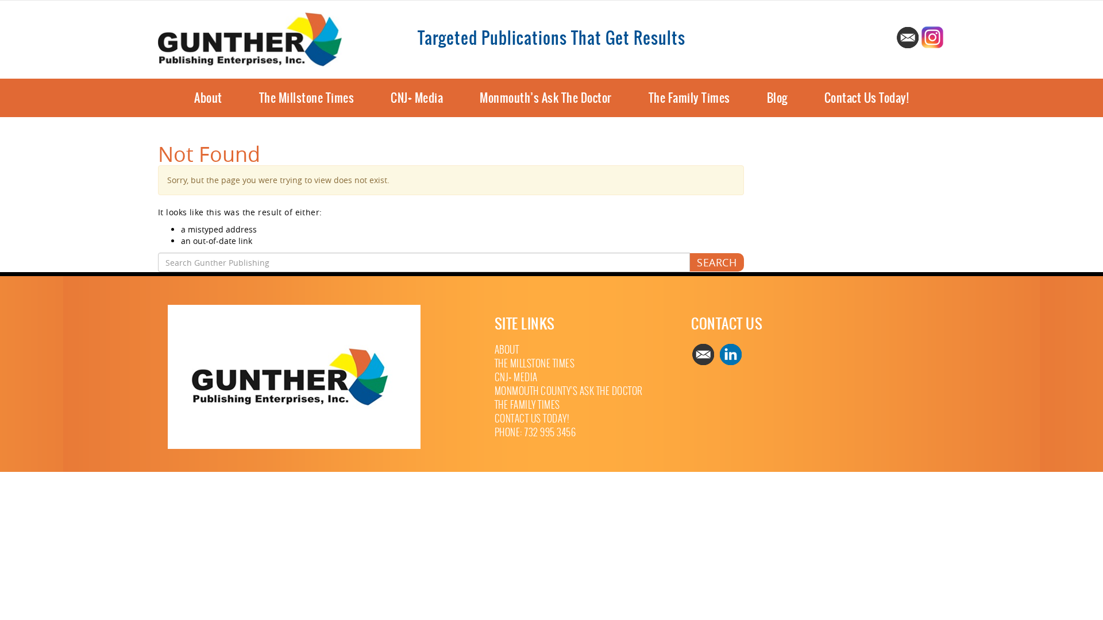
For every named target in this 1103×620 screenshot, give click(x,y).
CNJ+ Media (417, 98)
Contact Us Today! (866, 98)
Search (716, 262)
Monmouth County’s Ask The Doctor (569, 391)
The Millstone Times (306, 98)
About (208, 98)
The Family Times (689, 98)
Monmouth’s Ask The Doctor (546, 98)
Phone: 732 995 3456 (535, 432)
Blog (777, 98)
